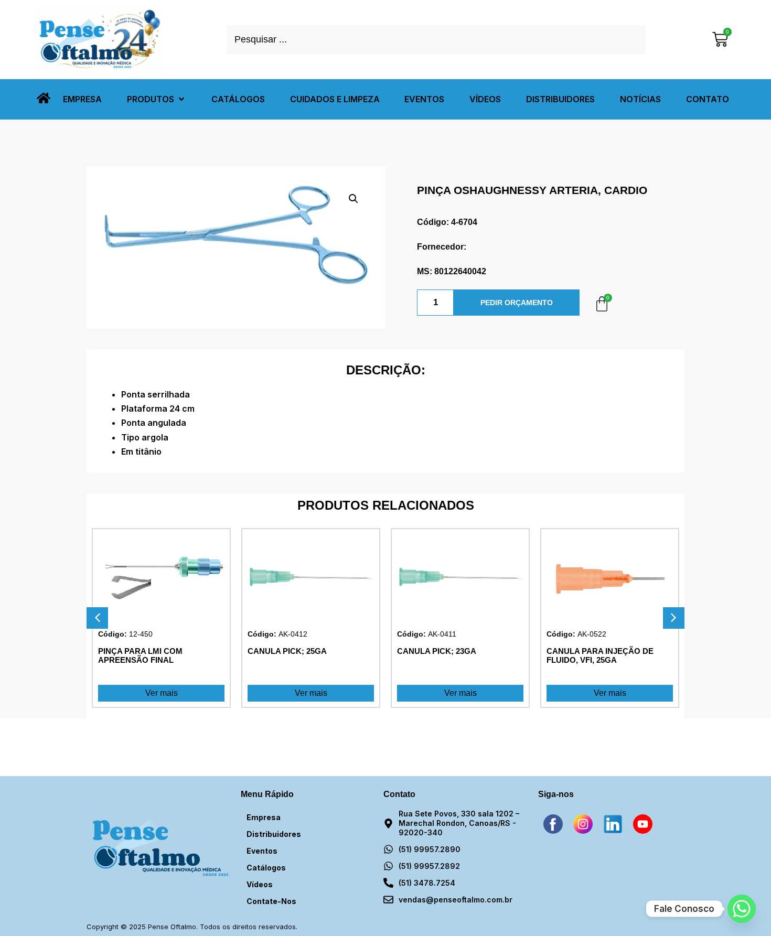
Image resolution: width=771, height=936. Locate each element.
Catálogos (266, 867)
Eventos (262, 850)
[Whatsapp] (741, 909)
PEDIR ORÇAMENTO (516, 302)
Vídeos (260, 884)
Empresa (264, 817)
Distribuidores (274, 834)
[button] (156, 99)
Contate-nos (271, 901)
